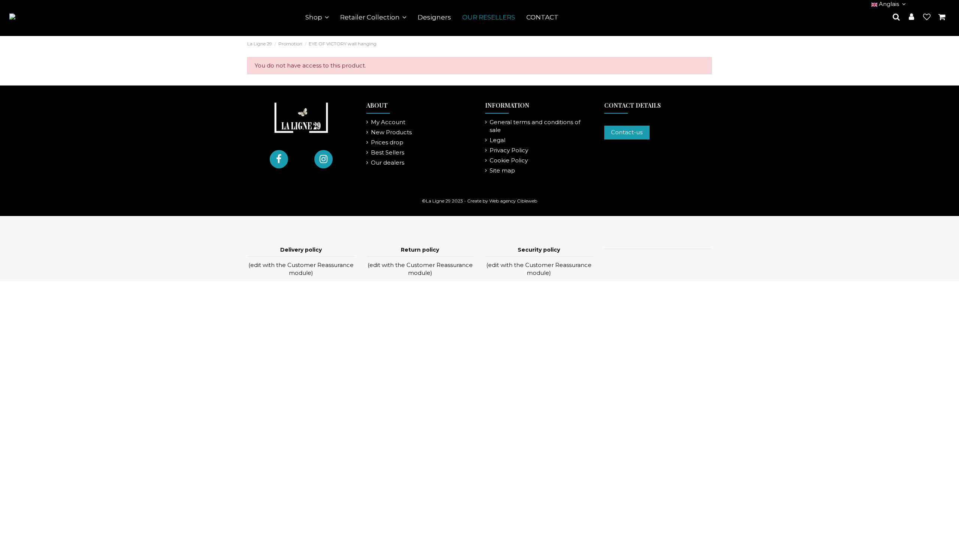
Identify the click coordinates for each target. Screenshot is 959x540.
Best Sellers (387, 152)
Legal (497, 140)
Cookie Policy (509, 160)
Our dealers (387, 162)
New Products (391, 132)
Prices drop (387, 142)
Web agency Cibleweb (513, 201)
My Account (388, 122)
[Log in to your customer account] (911, 17)
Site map (502, 170)
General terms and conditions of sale (535, 126)
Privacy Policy (509, 150)
